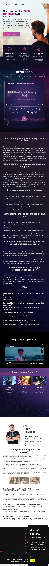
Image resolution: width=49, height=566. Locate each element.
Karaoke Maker (20, 559)
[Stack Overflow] (33, 445)
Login (45, 4)
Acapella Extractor (10, 559)
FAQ (21, 561)
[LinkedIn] (27, 445)
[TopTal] (25, 445)
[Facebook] (29, 445)
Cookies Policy (33, 556)
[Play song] (24, 119)
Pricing (22, 4)
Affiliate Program (15, 561)
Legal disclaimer (27, 561)
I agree (32, 560)
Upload (17, 4)
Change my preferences (36, 563)
